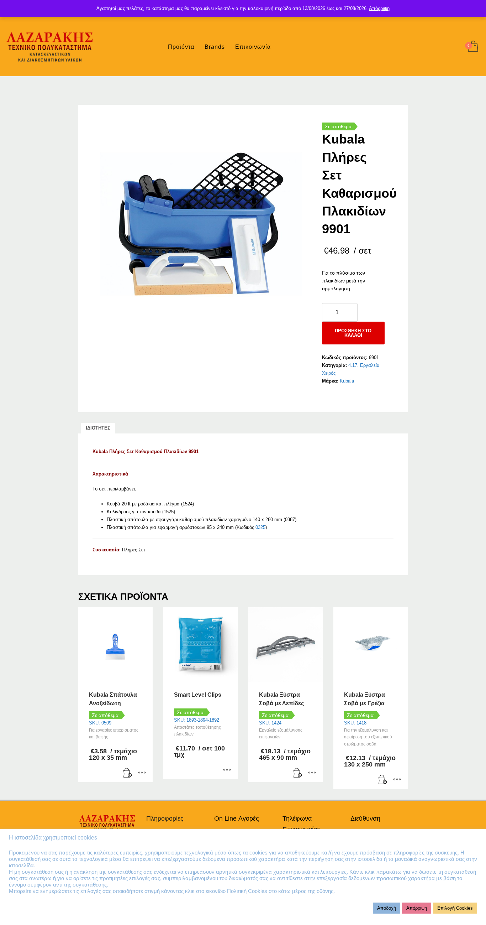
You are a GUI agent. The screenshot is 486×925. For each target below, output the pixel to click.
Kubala (347, 381)
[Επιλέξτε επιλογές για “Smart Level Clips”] (227, 770)
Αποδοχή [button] (386, 908)
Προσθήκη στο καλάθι (353, 333)
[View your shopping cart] (473, 47)
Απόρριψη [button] (416, 908)
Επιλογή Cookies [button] (455, 908)
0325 (260, 527)
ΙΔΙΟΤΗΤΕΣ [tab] (98, 428)
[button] (128, 773)
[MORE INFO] (142, 773)
